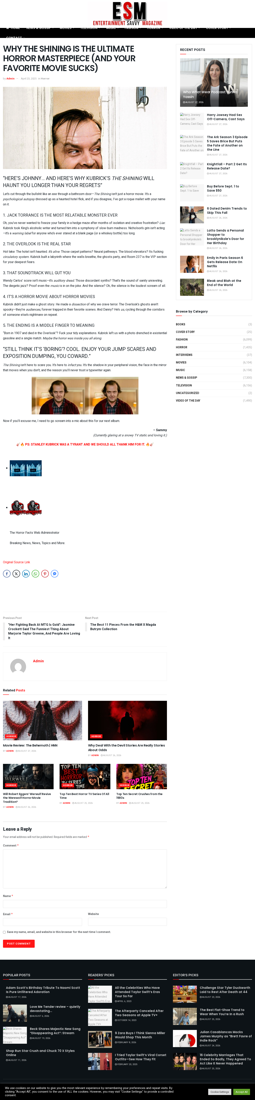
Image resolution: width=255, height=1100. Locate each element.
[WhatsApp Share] (35, 573)
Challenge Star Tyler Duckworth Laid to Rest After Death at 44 (225, 990)
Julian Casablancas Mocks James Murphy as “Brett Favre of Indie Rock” (226, 1036)
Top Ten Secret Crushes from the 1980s (139, 796)
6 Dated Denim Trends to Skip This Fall (227, 210)
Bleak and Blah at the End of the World (224, 283)
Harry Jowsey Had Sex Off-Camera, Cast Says (226, 117)
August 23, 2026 (211, 997)
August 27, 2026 (27, 751)
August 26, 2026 (112, 755)
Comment (11, 846)
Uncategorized (187, 393)
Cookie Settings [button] (220, 1092)
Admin (10, 78)
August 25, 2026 (83, 803)
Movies (66, 28)
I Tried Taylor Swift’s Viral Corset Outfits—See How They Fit (140, 1057)
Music (111, 28)
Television (88, 28)
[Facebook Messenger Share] (54, 573)
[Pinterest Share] (45, 573)
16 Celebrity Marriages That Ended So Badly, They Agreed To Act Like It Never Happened (225, 1059)
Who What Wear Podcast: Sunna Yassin (210, 94)
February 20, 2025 (127, 1064)
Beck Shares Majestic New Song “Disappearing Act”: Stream (55, 1031)
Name (8, 896)
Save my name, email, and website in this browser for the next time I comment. (59, 932)
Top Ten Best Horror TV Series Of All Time (84, 796)
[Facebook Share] (7, 573)
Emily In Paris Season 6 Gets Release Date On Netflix (225, 262)
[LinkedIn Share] (26, 573)
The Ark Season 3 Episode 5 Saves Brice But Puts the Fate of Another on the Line (227, 143)
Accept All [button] (242, 1092)
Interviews (184, 355)
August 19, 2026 (41, 1038)
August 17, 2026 (17, 997)
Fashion (131, 28)
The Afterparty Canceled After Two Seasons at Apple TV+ (139, 1013)
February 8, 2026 (126, 1042)
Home (15, 28)
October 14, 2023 (126, 1020)
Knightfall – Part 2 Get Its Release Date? (227, 166)
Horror (153, 28)
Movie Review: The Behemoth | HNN (30, 745)
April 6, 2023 (124, 1001)
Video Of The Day (183, 28)
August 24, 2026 (211, 1045)
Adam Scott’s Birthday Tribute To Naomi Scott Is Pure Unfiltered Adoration (43, 990)
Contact (14, 38)
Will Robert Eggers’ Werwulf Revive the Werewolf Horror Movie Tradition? (27, 798)
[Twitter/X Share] (16, 573)
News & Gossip (38, 28)
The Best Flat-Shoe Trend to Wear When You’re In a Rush (222, 1012)
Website (93, 914)
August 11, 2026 (17, 1060)
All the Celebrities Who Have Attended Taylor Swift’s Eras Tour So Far (137, 992)
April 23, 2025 (28, 78)
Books (180, 324)
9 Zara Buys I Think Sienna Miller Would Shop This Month (140, 1035)
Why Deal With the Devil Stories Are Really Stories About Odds (126, 747)
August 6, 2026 (40, 1016)
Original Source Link (16, 562)
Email (8, 914)
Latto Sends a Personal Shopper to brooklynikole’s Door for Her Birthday (225, 236)
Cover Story (217, 28)
